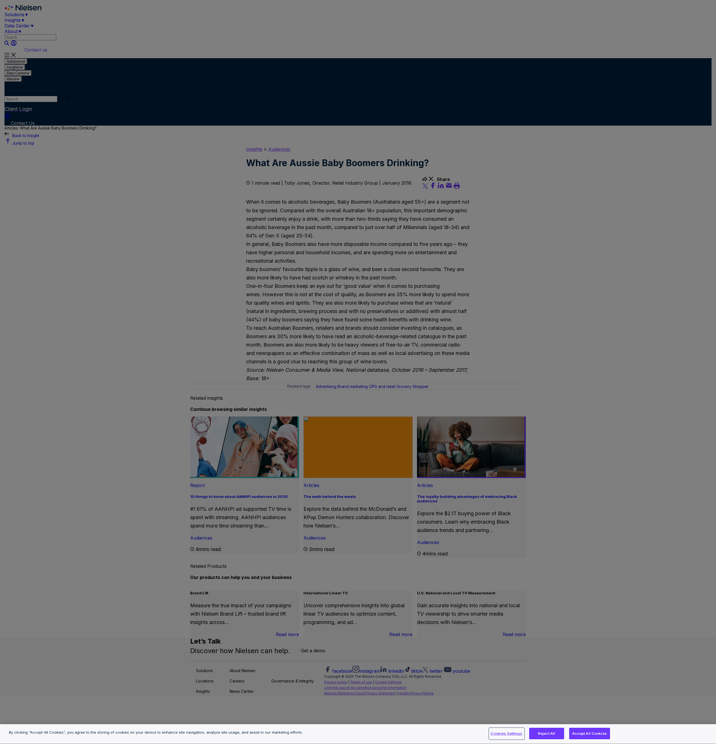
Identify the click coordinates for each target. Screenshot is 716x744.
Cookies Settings (506, 733)
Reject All (546, 733)
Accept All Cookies (589, 733)
